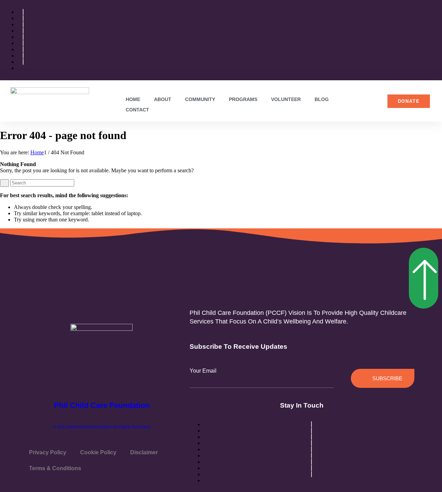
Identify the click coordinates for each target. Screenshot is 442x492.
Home (133, 99)
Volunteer (286, 99)
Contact (137, 109)
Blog (322, 99)
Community (200, 99)
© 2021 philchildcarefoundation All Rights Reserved (101, 427)
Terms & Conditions (55, 468)
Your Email (203, 371)
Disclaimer (144, 452)
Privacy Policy (47, 452)
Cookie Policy (98, 452)
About (162, 99)
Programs (243, 99)
